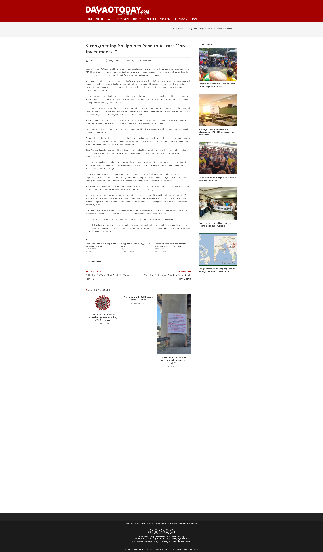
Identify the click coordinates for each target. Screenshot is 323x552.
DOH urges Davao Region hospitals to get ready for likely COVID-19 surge (103, 317)
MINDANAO (172, 523)
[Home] (174, 28)
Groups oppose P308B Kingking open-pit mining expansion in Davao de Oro (217, 270)
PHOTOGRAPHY (192, 523)
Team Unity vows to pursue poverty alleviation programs (101, 245)
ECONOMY (150, 523)
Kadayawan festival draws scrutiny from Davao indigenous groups (217, 85)
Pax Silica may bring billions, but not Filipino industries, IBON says (215, 224)
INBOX (95, 225)
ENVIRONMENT (161, 523)
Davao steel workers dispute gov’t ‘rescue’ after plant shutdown (218, 178)
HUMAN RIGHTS (139, 523)
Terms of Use (171, 549)
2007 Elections (95, 261)
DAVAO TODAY (96, 61)
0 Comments (146, 61)
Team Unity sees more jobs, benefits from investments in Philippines (170, 245)
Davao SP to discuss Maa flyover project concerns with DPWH (174, 360)
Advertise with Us (183, 549)
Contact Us (194, 549)
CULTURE (181, 523)
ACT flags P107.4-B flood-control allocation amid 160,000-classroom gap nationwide (216, 132)
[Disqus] (138, 402)
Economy (130, 61)
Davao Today (163, 228)
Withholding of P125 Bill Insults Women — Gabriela (138, 298)
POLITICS (129, 523)
